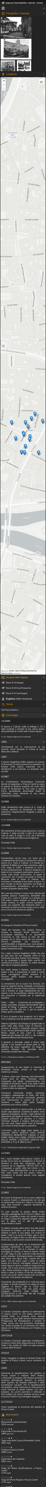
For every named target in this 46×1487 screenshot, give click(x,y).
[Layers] (41, 81)
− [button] (4, 84)
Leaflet (11, 671)
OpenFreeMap (20, 671)
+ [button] (4, 80)
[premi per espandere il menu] (23, 8)
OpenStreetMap (7, 673)
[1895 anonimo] (16, 59)
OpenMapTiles (31, 671)
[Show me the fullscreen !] (4, 89)
